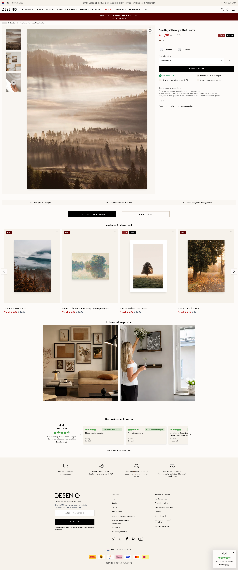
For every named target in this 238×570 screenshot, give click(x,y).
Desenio (126, 563)
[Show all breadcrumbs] (4, 23)
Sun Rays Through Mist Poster (32, 23)
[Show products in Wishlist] (228, 9)
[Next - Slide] (234, 271)
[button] (229, 61)
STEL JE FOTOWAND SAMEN (92, 214)
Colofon (115, 503)
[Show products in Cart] (233, 9)
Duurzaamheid (118, 512)
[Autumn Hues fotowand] (80, 363)
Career (114, 507)
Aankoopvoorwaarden (164, 507)
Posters (50, 9)
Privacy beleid (64, 527)
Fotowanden (120, 9)
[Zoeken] (222, 9)
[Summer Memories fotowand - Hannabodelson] (157, 363)
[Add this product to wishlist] (150, 30)
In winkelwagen (197, 69)
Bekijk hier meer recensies (119, 450)
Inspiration (135, 9)
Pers (113, 499)
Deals (108, 9)
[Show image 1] (13, 39)
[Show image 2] (13, 61)
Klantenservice (161, 499)
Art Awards (116, 527)
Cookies (158, 512)
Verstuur (74, 522)
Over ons (115, 495)
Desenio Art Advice (162, 495)
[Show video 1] (13, 82)
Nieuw (40, 9)
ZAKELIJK (147, 9)
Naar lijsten (145, 214)
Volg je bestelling (162, 503)
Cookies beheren (162, 526)
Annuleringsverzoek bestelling (163, 521)
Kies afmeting (165, 56)
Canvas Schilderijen (67, 9)
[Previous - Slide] (4, 271)
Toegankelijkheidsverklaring (123, 516)
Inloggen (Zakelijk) (119, 532)
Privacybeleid (160, 516)
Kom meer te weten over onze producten (176, 106)
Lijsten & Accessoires (91, 9)
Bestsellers (28, 9)
